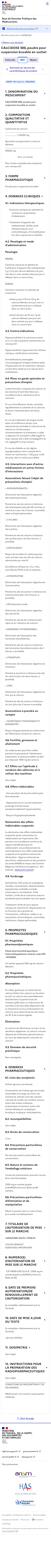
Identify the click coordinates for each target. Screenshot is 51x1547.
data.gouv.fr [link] (27, 1457)
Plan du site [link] (25, 1520)
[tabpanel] (25, 737)
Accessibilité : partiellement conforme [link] (16, 1515)
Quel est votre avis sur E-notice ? (21, 28)
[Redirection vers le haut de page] (45, 93)
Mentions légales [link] (39, 1515)
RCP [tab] (22, 59)
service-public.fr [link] (9, 1457)
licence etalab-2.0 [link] (8, 1531)
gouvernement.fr (30, 1451)
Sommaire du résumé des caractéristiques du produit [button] (23, 69)
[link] (25, 20)
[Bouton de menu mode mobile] (47, 3)
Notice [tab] (33, 59)
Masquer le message (47, 28)
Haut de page (27, 1418)
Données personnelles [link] (10, 1520)
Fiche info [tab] (10, 59)
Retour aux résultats (13, 42)
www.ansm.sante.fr (24, 869)
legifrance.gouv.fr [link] (10, 1451)
